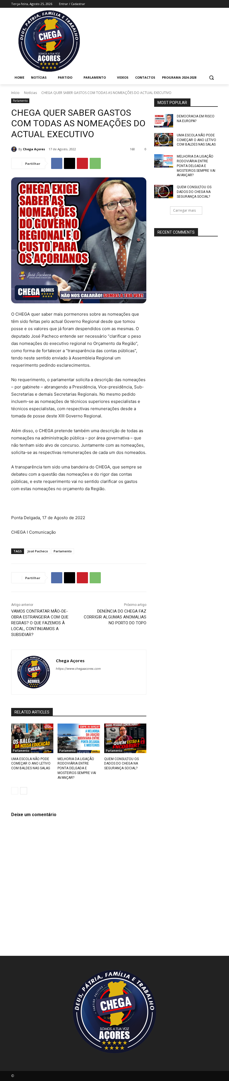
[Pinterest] (82, 163)
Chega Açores (34, 149)
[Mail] (199, 4)
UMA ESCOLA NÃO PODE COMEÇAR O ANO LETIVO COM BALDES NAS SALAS (31, 763)
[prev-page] (14, 790)
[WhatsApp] (95, 163)
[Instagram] (191, 4)
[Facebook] (183, 4)
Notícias (30, 92)
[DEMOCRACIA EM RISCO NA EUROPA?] (163, 120)
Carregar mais (184, 210)
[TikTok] (207, 4)
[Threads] (107, 678)
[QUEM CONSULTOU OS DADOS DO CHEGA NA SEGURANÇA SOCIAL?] (125, 738)
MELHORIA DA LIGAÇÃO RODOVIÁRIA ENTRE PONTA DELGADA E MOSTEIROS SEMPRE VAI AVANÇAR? (77, 768)
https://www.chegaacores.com (78, 669)
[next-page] (23, 790)
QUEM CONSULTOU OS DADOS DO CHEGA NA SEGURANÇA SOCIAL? (121, 763)
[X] (69, 163)
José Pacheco (37, 551)
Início (15, 92)
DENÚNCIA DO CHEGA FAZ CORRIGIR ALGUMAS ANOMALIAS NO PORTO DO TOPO (115, 617)
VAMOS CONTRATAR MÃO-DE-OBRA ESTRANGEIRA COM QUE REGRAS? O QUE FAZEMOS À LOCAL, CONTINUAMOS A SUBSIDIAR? (39, 623)
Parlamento (20, 101)
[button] (211, 77)
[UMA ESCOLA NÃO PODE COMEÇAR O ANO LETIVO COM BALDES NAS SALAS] (32, 738)
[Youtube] (214, 4)
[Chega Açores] (14, 149)
